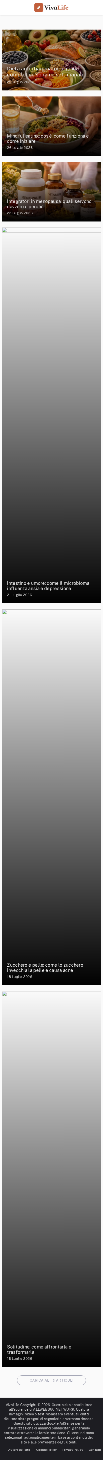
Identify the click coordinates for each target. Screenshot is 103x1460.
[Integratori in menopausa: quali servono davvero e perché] (51, 191)
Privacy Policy (72, 1449)
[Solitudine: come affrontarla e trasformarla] (51, 1179)
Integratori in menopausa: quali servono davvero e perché (49, 204)
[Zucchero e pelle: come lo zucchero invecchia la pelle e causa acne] (51, 797)
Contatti (95, 1449)
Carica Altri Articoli (52, 1380)
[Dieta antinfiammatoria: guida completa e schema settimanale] (51, 60)
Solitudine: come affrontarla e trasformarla (39, 1349)
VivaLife (13, 1405)
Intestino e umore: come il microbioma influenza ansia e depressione (48, 586)
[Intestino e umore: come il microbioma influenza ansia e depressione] (51, 415)
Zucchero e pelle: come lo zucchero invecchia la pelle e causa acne (45, 967)
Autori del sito (19, 1449)
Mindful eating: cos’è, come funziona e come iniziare (48, 138)
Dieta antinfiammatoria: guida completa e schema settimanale (45, 72)
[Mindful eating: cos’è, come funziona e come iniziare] (51, 126)
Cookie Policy (46, 1449)
